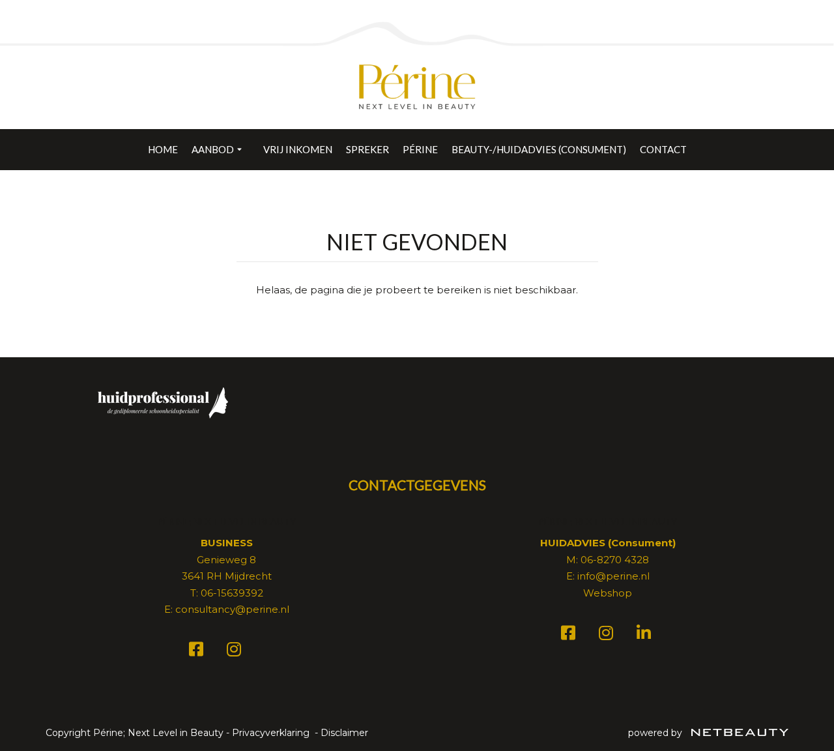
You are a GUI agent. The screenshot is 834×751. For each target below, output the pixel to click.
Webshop (607, 593)
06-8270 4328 (615, 559)
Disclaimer (344, 733)
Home (163, 149)
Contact (663, 149)
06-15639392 (232, 593)
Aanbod (213, 149)
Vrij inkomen (297, 149)
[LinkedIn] (646, 635)
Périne (420, 149)
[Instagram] (236, 651)
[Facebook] (198, 651)
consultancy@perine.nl (232, 609)
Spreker (367, 149)
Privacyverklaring (270, 733)
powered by (656, 733)
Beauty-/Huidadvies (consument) (539, 149)
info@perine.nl (613, 576)
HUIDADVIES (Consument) (608, 543)
